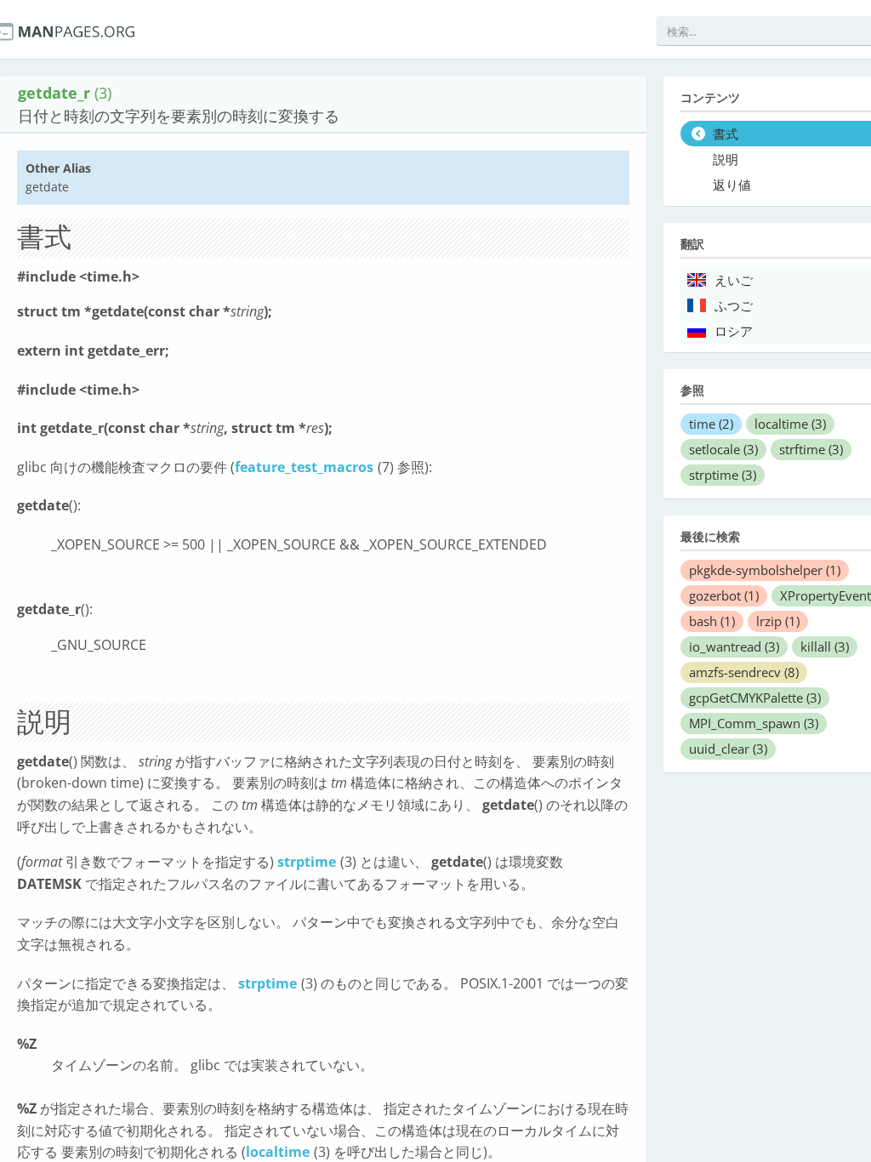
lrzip (778, 620)
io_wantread (734, 646)
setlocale (723, 449)
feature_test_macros (304, 467)
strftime (811, 449)
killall (824, 646)
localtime (278, 1151)
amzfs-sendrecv (744, 672)
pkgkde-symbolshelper (764, 569)
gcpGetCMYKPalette (755, 697)
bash (712, 620)
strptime (306, 861)
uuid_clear (728, 748)
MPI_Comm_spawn (753, 723)
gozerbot (724, 595)
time (711, 423)
